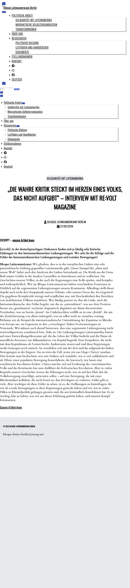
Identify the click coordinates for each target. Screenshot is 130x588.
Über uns (17, 33)
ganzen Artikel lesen (23, 240)
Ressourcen (19, 38)
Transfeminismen (26, 29)
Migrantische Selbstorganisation (36, 24)
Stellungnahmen (22, 56)
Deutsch (17, 79)
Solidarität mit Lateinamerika (34, 20)
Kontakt (17, 61)
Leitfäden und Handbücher (32, 47)
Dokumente (22, 52)
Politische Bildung (27, 43)
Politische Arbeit (22, 15)
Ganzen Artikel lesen (11, 407)
